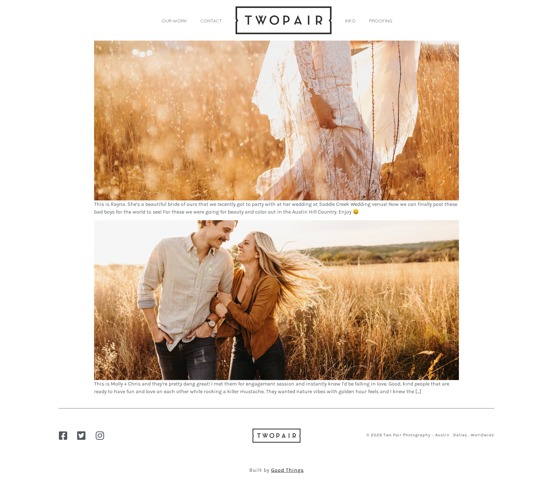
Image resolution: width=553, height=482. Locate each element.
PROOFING (380, 21)
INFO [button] (350, 21)
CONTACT (211, 21)
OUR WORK (174, 21)
